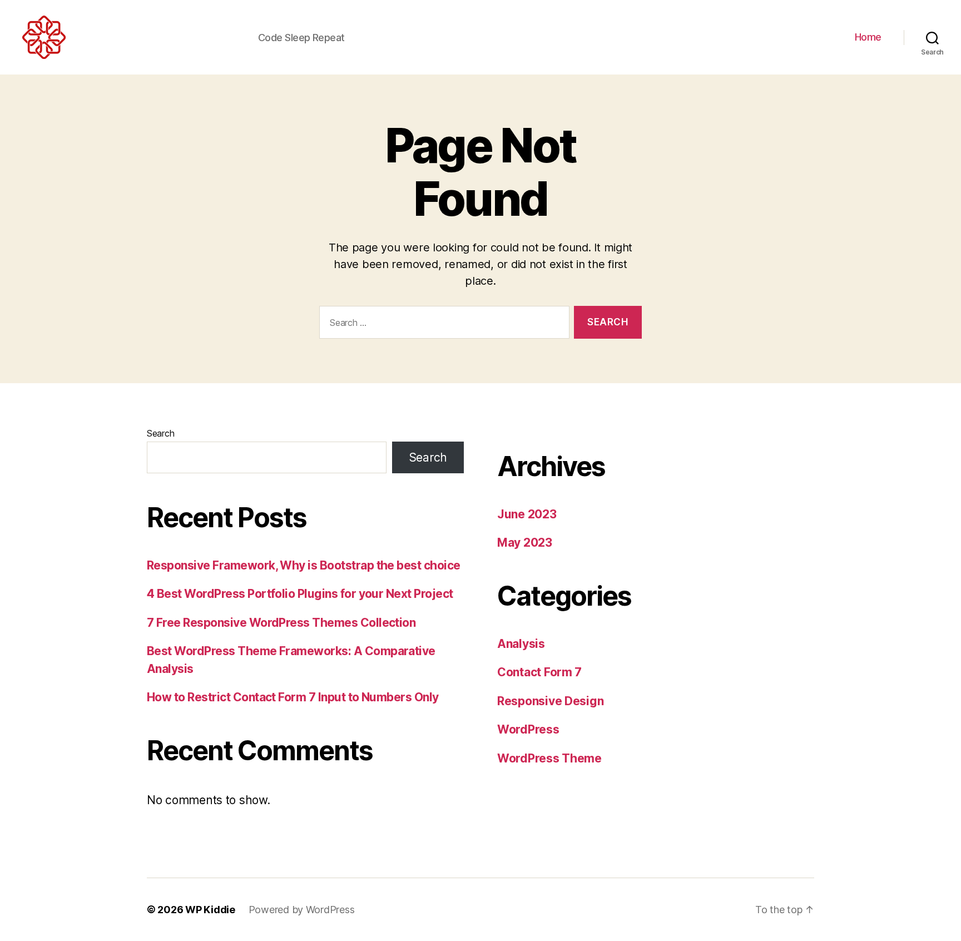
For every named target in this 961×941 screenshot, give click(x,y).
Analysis (521, 644)
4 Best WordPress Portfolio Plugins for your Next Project (300, 594)
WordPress (528, 729)
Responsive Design (550, 701)
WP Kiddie (210, 909)
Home (868, 37)
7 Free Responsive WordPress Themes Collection (281, 623)
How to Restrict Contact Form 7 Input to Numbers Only (293, 697)
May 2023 (524, 542)
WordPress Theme (549, 758)
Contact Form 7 (539, 672)
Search (160, 433)
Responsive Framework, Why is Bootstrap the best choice (303, 565)
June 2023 (527, 514)
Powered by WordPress (302, 909)
